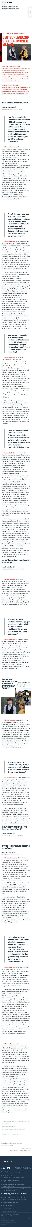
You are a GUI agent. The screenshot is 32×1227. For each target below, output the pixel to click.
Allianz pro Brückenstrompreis (12, 548)
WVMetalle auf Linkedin (6, 1220)
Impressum (28, 1218)
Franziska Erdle (7, 567)
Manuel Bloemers (8, 107)
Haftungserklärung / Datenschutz (9, 1222)
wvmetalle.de (4, 1224)
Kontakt (3, 1218)
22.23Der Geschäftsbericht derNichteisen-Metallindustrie (10, 6)
